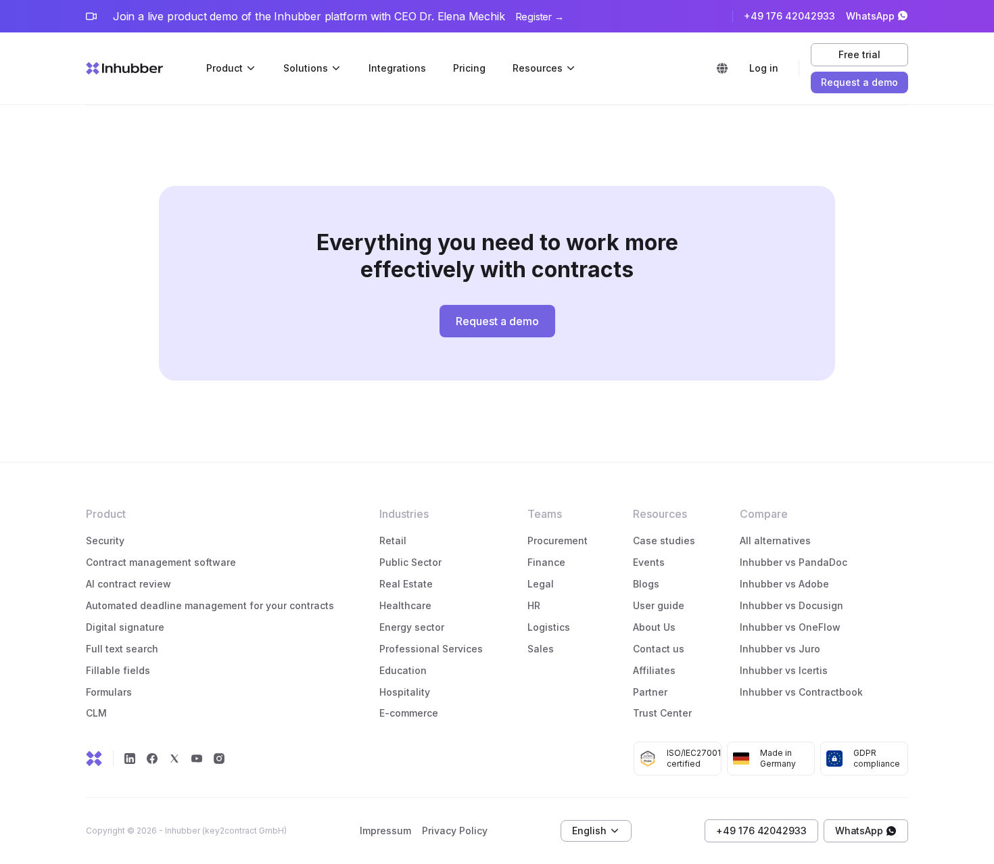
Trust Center (662, 713)
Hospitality (404, 692)
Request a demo (859, 82)
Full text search (122, 648)
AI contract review (128, 584)
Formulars (109, 692)
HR (533, 605)
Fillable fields (118, 670)
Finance (546, 562)
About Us (654, 627)
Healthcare (405, 605)
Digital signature (125, 627)
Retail (392, 540)
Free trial (859, 54)
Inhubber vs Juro (780, 648)
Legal (540, 584)
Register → (540, 16)
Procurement (557, 540)
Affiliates (654, 670)
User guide (658, 605)
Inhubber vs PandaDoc (793, 562)
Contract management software (161, 562)
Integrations (397, 68)
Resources (538, 68)
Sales (540, 648)
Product (224, 68)
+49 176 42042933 (789, 16)
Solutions (305, 68)
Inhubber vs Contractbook (801, 692)
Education (403, 670)
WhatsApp (870, 16)
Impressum (385, 830)
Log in (763, 68)
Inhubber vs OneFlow (790, 627)
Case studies (664, 540)
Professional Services (431, 648)
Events (649, 562)
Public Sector (410, 562)
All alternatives (775, 540)
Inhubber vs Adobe (784, 584)
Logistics (550, 627)
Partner (650, 692)
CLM (96, 713)
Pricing (469, 68)
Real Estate (406, 584)
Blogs (646, 584)
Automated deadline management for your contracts (210, 605)
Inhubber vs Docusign (791, 605)
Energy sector (411, 627)
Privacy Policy (455, 830)
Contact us (658, 648)
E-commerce (408, 713)
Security (105, 540)
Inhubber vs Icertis (784, 670)
